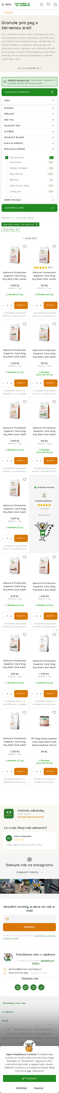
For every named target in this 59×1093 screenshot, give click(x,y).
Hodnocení (52, 1038)
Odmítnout (21, 1087)
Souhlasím (31, 1078)
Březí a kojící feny (31, 185)
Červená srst (31, 157)
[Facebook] (18, 987)
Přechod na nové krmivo (20, 1033)
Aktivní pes (31, 162)
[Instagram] (26, 987)
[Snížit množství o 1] (3, 305)
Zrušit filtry (31, 238)
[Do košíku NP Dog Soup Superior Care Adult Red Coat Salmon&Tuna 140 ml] (50, 771)
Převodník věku (44, 1033)
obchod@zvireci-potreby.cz (25, 969)
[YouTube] (33, 987)
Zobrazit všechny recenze (31, 816)
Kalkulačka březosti (12, 1038)
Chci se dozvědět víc (28, 68)
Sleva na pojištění (34, 1038)
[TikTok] (41, 987)
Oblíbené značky (22, 1029)
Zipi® (8, 1029)
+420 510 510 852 (18, 972)
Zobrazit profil (27, 872)
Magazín (24, 1042)
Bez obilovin (31, 173)
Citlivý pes (31, 191)
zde (29, 1070)
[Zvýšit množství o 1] (11, 305)
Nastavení (38, 1088)
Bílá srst (31, 179)
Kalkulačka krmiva (43, 1029)
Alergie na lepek (31, 168)
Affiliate (35, 1042)
